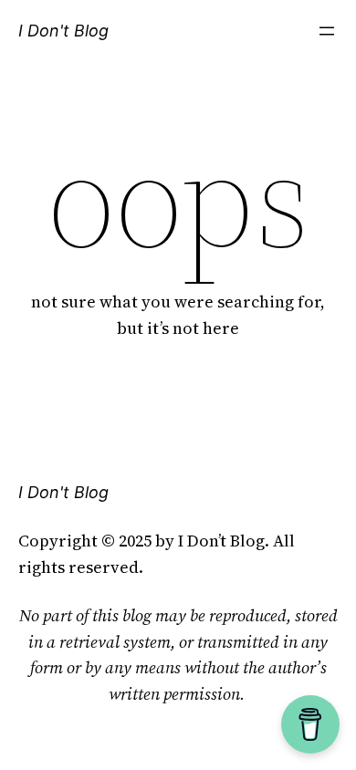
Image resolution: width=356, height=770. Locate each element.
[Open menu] (327, 31)
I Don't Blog (63, 30)
